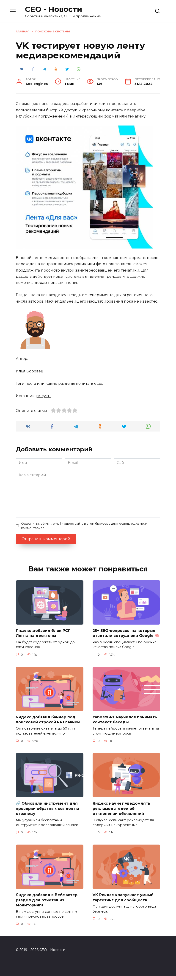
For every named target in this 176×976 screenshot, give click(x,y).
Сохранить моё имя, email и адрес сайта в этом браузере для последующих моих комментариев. (84, 526)
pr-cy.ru (43, 396)
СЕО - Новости (53, 9)
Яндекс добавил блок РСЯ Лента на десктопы (43, 633)
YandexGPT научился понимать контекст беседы (125, 719)
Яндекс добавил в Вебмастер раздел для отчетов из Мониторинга (46, 900)
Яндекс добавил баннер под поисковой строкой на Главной (48, 719)
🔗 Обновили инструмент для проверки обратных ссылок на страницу (47, 808)
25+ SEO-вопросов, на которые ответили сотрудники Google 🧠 (126, 633)
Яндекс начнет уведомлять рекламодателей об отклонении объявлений (121, 808)
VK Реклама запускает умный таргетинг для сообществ (123, 897)
